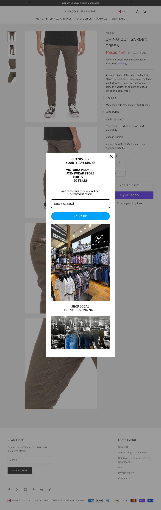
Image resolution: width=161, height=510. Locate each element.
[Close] (111, 156)
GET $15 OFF (80, 216)
